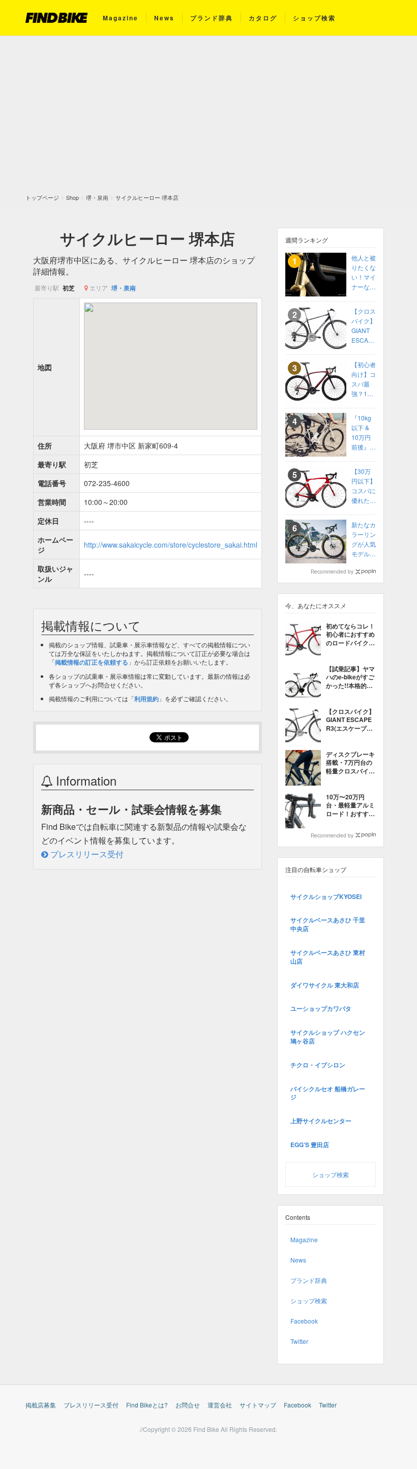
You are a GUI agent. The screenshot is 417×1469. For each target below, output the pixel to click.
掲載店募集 (40, 1404)
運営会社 (219, 1404)
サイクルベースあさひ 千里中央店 (327, 924)
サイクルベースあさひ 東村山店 (327, 957)
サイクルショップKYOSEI (326, 896)
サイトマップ (258, 1404)
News (164, 17)
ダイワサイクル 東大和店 (324, 985)
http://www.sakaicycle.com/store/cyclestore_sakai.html (170, 544)
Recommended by (332, 571)
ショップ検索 (314, 17)
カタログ (263, 17)
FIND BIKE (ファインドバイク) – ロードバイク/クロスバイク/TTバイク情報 (56, 18)
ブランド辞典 (211, 17)
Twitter (299, 1341)
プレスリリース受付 (86, 854)
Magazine (120, 17)
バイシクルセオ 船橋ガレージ (327, 1093)
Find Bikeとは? (147, 1404)
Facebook (304, 1320)
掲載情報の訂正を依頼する (91, 662)
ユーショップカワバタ (320, 1008)
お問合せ (187, 1404)
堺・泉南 (123, 287)
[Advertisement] (208, 117)
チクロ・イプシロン (317, 1064)
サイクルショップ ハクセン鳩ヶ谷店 (327, 1036)
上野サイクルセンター (320, 1120)
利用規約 (146, 698)
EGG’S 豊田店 (309, 1144)
